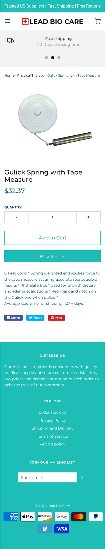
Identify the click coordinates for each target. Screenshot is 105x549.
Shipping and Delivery (53, 428)
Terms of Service (52, 436)
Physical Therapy (31, 75)
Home (9, 75)
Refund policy (52, 444)
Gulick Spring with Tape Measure (43, 175)
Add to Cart (52, 238)
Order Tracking (52, 412)
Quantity (13, 207)
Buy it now (53, 257)
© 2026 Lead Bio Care (52, 506)
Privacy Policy (52, 420)
